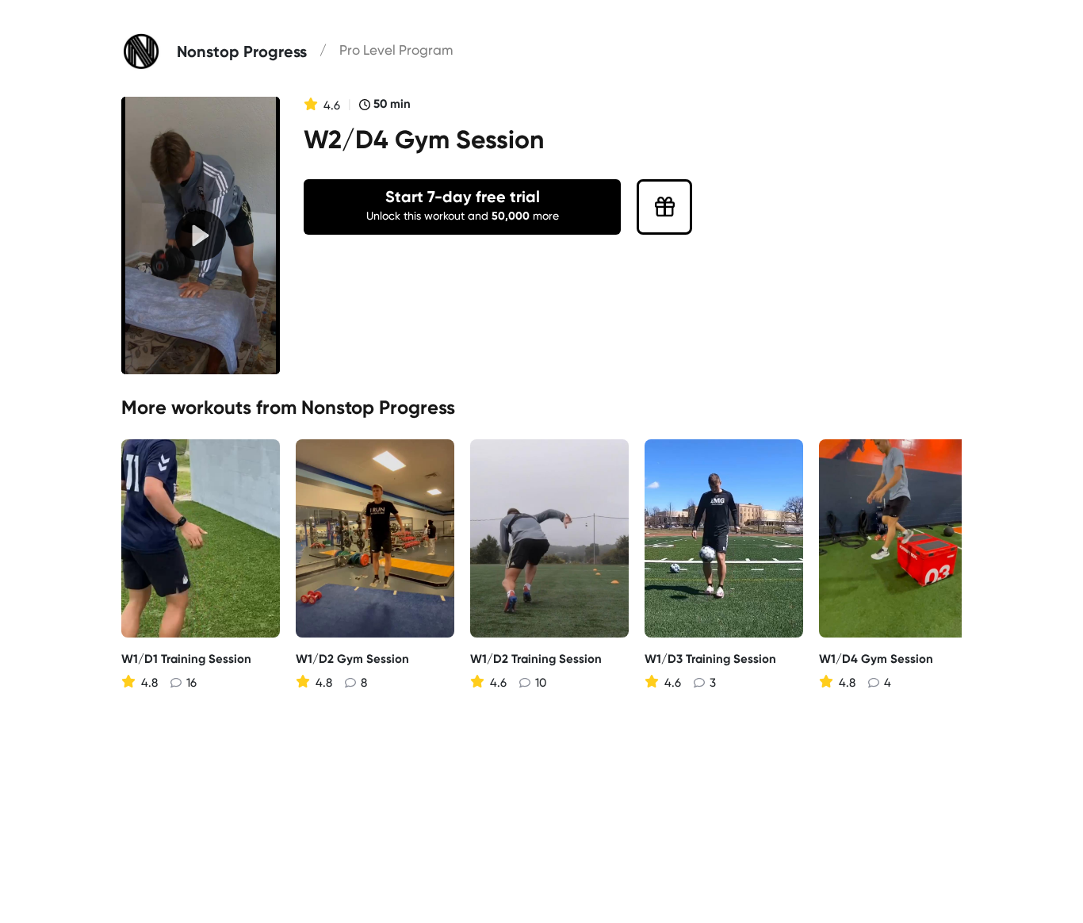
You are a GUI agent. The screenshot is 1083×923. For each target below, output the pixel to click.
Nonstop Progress (378, 407)
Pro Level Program (396, 50)
